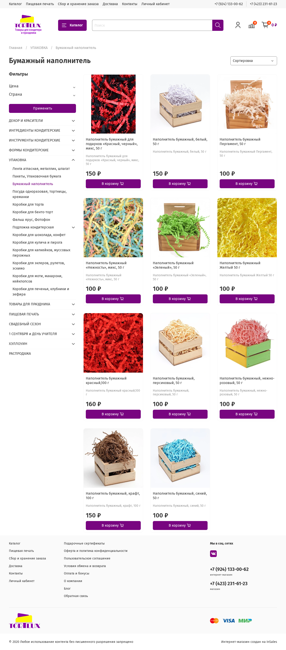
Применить (42, 108)
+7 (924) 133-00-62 (228, 4)
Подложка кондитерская (33, 227)
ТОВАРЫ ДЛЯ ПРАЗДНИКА (29, 304)
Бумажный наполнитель (33, 184)
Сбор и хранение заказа (78, 4)
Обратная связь (76, 596)
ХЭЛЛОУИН (18, 344)
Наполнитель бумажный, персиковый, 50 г (174, 380)
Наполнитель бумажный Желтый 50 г (240, 265)
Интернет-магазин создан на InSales (249, 642)
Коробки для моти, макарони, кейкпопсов (37, 278)
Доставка (110, 4)
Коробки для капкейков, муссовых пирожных (41, 252)
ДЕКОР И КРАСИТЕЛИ (26, 120)
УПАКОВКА (39, 48)
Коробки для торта (28, 204)
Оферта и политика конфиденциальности (96, 551)
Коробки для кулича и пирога (37, 242)
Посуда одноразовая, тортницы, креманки (40, 194)
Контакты (129, 4)
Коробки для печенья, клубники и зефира (41, 291)
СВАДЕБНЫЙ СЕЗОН (25, 324)
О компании (73, 581)
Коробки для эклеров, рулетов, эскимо (39, 265)
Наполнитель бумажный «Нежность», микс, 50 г (106, 265)
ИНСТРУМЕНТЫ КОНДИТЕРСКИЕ (34, 140)
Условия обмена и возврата (85, 566)
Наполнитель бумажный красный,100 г (106, 380)
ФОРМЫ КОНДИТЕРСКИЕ (29, 150)
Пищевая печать (40, 4)
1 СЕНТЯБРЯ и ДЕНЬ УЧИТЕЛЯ (33, 334)
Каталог (15, 4)
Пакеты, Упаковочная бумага (37, 176)
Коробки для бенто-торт (33, 212)
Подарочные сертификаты (84, 543)
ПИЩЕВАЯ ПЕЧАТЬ (24, 314)
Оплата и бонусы (76, 573)
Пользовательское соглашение (87, 558)
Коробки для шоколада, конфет (39, 235)
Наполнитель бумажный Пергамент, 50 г (240, 141)
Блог (67, 589)
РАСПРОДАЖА (20, 353)
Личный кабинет (155, 4)
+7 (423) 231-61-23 (263, 4)
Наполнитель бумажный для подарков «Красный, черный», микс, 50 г (112, 143)
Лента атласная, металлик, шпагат (41, 169)
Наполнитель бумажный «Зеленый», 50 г (173, 265)
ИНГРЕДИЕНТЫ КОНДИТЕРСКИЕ (34, 130)
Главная (15, 48)
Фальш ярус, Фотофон (31, 219)
